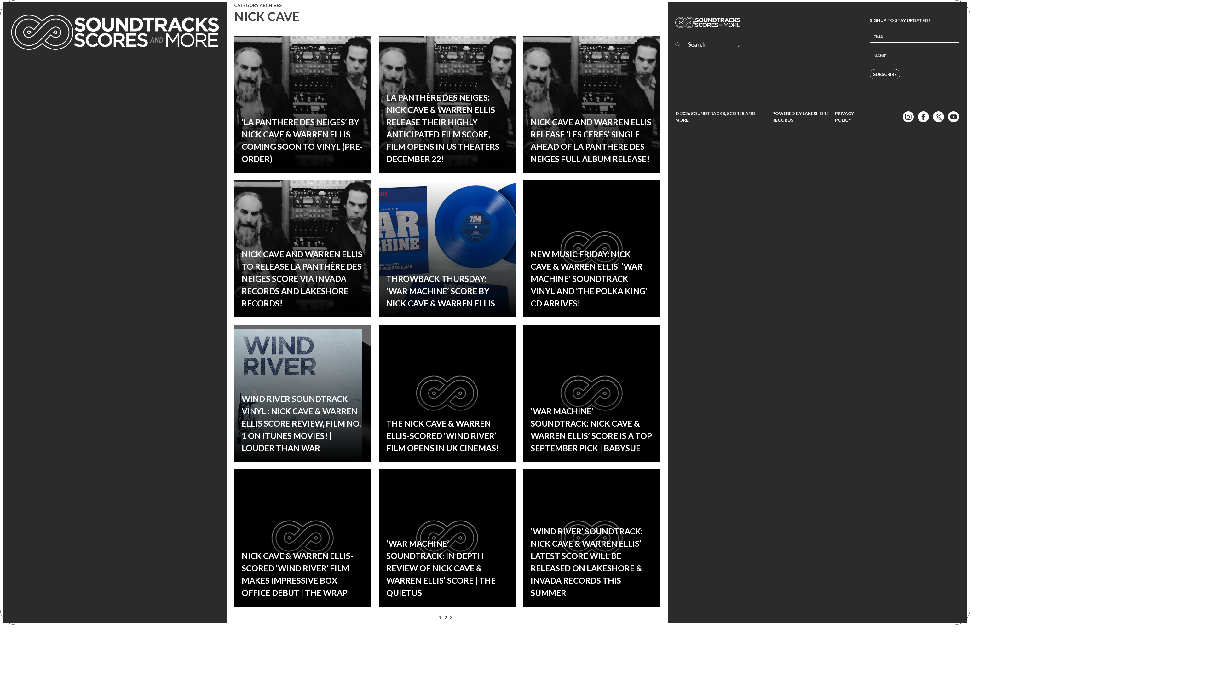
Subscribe (885, 74)
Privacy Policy (844, 117)
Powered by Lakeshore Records (800, 117)
